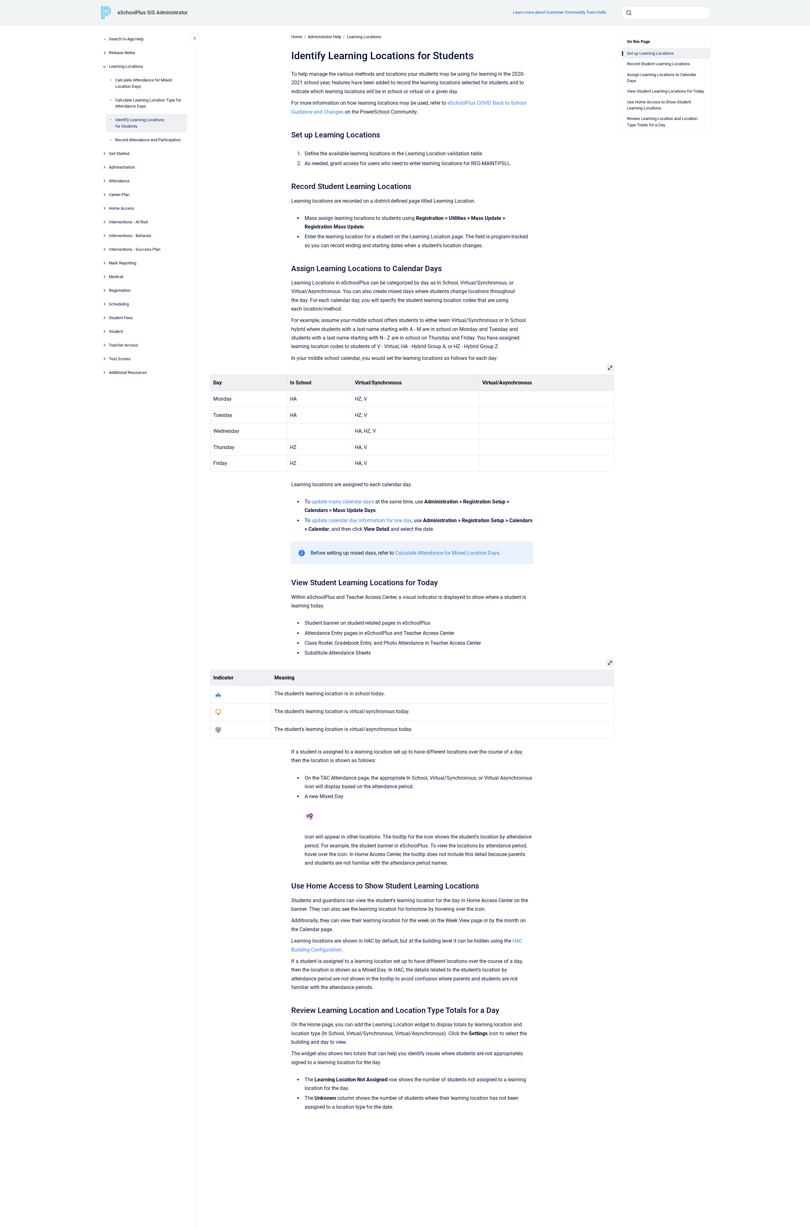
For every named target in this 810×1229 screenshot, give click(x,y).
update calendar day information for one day (362, 520)
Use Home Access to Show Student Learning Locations (659, 105)
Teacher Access (123, 345)
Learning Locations (126, 66)
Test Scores (119, 358)
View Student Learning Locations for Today (665, 91)
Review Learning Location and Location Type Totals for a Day (662, 121)
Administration (122, 167)
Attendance (119, 181)
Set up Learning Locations (650, 53)
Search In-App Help (126, 39)
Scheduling (119, 304)
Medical (116, 276)
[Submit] (629, 13)
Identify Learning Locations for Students (139, 123)
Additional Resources (128, 372)
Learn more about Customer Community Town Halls (559, 12)
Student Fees (121, 317)
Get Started (119, 153)
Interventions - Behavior (130, 235)
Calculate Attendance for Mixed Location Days (143, 83)
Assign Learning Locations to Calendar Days (661, 77)
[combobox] (666, 13)
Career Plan (119, 194)
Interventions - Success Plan (134, 249)
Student (116, 331)
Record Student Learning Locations (658, 63)
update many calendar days (343, 502)
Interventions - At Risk (128, 222)
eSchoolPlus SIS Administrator (152, 13)
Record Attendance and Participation (148, 139)
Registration (119, 290)
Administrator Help (324, 36)
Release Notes (122, 53)
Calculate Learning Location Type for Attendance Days (148, 103)
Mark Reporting (122, 263)
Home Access (121, 208)
